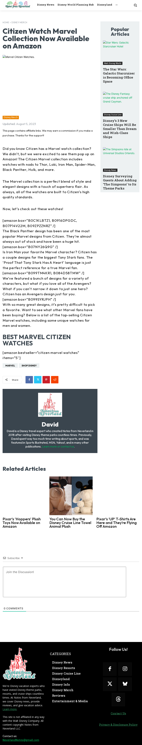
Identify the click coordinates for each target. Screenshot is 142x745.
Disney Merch (19, 22)
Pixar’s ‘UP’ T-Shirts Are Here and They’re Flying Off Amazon (116, 523)
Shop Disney (29, 365)
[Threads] (118, 699)
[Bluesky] (125, 684)
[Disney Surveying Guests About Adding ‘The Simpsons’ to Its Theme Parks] (120, 159)
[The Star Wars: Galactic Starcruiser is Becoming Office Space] (120, 53)
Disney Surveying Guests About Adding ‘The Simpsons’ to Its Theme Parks (120, 182)
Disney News (110, 170)
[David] (50, 405)
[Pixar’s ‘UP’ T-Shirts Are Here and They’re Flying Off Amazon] (117, 495)
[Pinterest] (46, 379)
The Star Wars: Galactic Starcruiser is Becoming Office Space (119, 75)
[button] (135, 5)
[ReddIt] (54, 379)
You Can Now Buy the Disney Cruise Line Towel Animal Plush (70, 523)
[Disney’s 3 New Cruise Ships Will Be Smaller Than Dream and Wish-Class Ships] (120, 104)
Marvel (10, 365)
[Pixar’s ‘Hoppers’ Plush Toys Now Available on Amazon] (24, 495)
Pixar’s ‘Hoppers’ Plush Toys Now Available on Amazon (22, 523)
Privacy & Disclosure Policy (118, 724)
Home (6, 22)
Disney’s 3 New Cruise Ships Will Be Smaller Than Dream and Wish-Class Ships (119, 129)
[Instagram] (125, 669)
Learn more (10, 709)
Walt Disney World (112, 63)
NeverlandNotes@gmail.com (21, 740)
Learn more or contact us (58, 446)
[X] (37, 379)
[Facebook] (29, 379)
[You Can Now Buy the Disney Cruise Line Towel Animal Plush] (70, 495)
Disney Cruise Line (112, 114)
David (50, 424)
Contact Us (118, 713)
